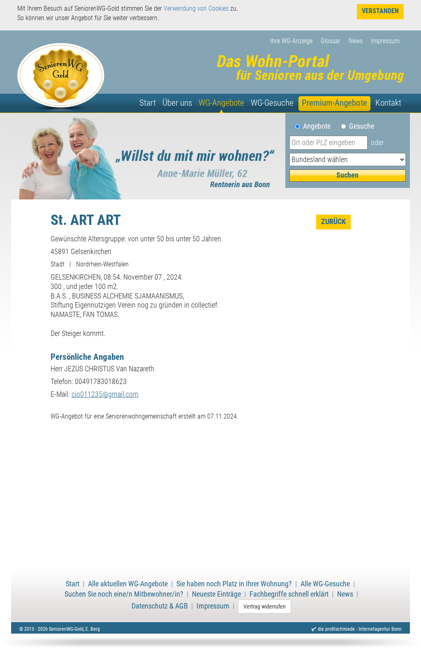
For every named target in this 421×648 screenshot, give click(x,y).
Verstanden (380, 11)
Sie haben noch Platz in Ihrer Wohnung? (234, 584)
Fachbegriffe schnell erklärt (289, 594)
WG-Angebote (221, 103)
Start (147, 103)
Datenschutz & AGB (160, 606)
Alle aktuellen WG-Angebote (128, 584)
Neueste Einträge (216, 594)
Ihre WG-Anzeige (291, 41)
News (356, 41)
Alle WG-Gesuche (325, 584)
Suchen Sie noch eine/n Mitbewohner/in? (124, 594)
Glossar (330, 41)
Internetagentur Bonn (380, 629)
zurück (333, 222)
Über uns (177, 103)
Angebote (320, 126)
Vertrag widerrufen (264, 606)
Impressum (385, 41)
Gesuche (361, 126)
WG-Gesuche (272, 103)
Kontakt (388, 103)
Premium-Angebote (334, 103)
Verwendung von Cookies (196, 8)
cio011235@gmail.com (105, 394)
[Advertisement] (210, 500)
